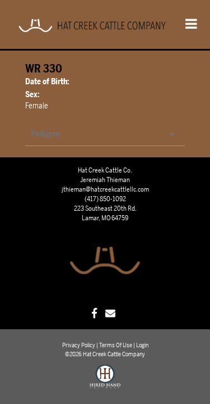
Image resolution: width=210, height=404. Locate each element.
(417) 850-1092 (105, 198)
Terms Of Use (115, 345)
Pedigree (45, 134)
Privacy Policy (78, 345)
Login (142, 345)
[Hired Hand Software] (105, 381)
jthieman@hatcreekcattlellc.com (105, 189)
